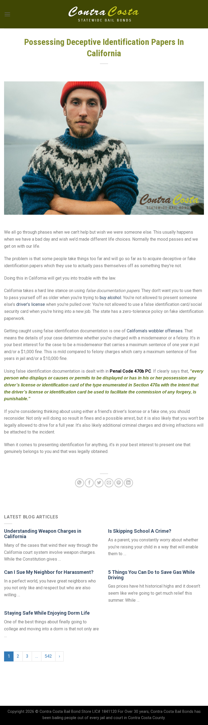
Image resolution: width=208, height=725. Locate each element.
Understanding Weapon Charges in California (42, 533)
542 (48, 656)
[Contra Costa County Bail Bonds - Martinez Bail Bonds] (104, 14)
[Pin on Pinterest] (118, 482)
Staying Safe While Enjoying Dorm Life (47, 613)
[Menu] (7, 14)
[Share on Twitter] (99, 482)
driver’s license (30, 304)
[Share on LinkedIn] (128, 482)
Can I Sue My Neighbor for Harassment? (48, 572)
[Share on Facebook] (89, 482)
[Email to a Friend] (109, 482)
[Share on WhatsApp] (79, 482)
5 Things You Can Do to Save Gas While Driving (151, 574)
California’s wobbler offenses (155, 330)
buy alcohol (110, 297)
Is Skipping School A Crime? (139, 531)
